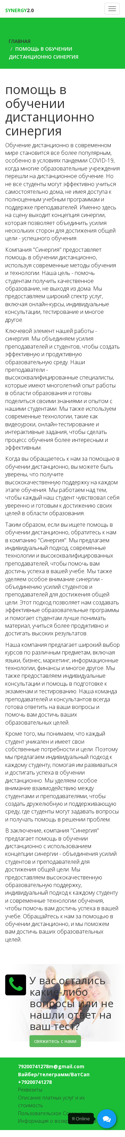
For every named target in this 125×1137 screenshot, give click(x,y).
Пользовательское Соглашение (54, 1113)
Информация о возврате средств (57, 1121)
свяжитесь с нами (55, 1041)
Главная (20, 41)
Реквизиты (30, 1089)
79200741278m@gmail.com (51, 1066)
